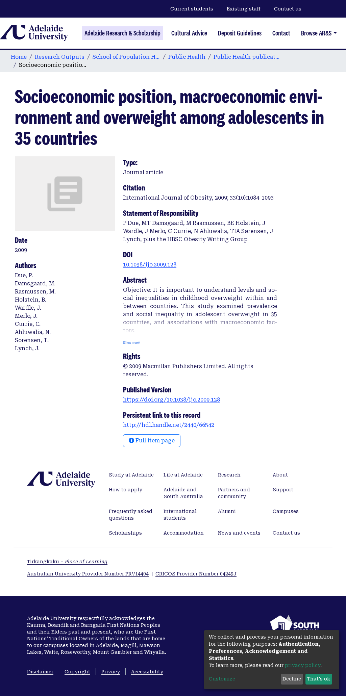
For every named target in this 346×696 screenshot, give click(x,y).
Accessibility (147, 671)
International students (180, 515)
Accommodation (184, 533)
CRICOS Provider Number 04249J (196, 573)
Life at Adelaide (183, 475)
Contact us (287, 8)
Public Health (186, 57)
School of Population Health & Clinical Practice (126, 57)
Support (283, 489)
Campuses (286, 511)
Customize (222, 678)
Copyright (77, 671)
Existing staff (244, 8)
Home (19, 57)
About (280, 475)
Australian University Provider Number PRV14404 (88, 573)
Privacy (110, 671)
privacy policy (302, 665)
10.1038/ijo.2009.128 (149, 264)
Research (229, 475)
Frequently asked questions (130, 515)
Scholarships (125, 533)
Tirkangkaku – (67, 561)
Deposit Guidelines (240, 33)
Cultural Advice (189, 33)
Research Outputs (59, 57)
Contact (281, 33)
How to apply (125, 489)
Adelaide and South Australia (183, 493)
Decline (291, 678)
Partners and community (234, 493)
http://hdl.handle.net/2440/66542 (168, 425)
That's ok (318, 678)
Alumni (227, 511)
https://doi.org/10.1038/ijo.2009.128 (171, 399)
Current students (191, 8)
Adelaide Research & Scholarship (122, 33)
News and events (239, 533)
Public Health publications (247, 57)
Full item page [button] (154, 440)
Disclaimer (40, 671)
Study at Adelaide (131, 475)
